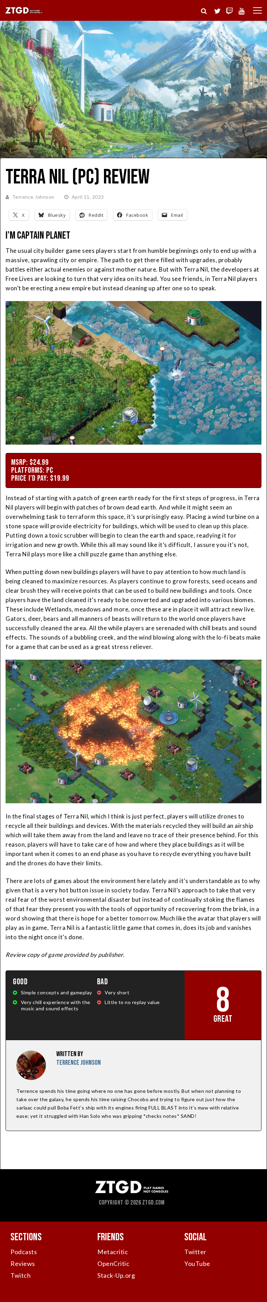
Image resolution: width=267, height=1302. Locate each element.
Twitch (20, 1275)
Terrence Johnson (33, 197)
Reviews (22, 1263)
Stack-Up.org (116, 1275)
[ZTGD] (24, 12)
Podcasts (23, 1252)
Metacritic (112, 1252)
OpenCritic (113, 1263)
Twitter (195, 1252)
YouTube (197, 1263)
